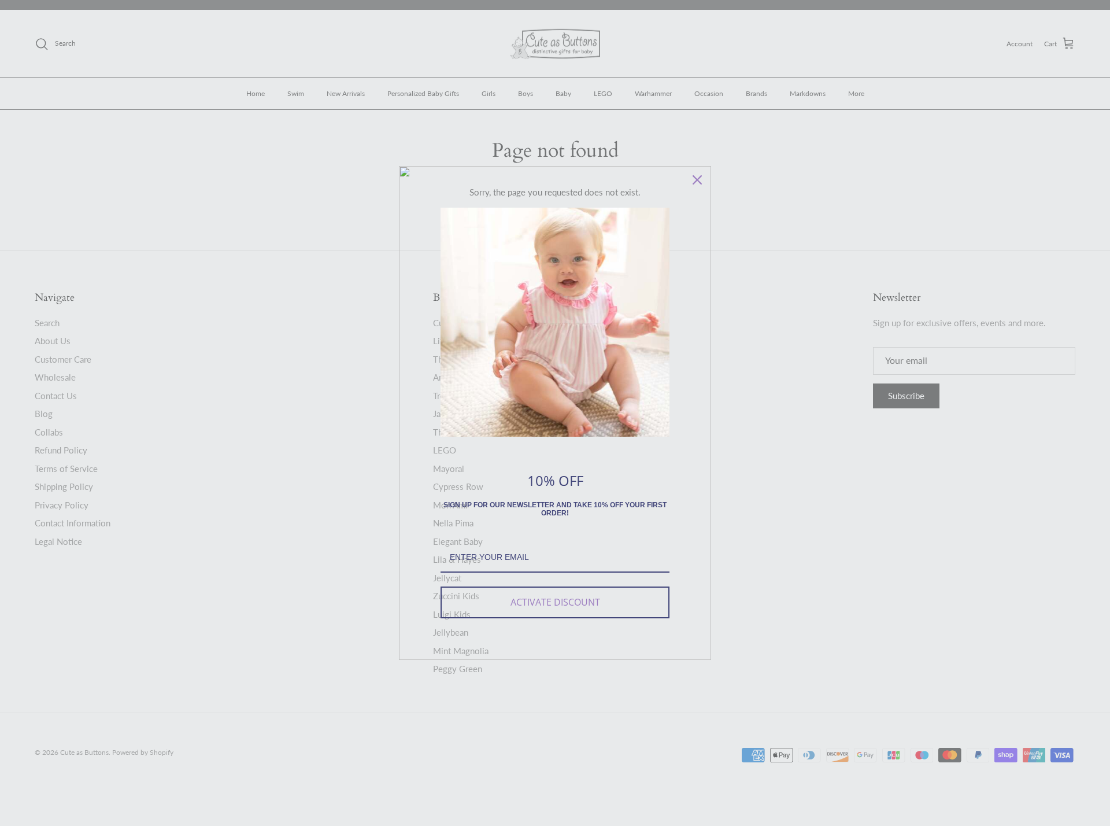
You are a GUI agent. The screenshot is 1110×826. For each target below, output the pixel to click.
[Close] (697, 180)
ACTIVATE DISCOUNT (555, 602)
